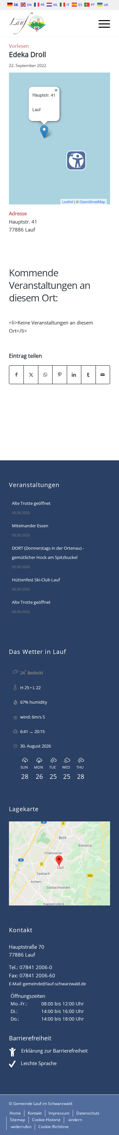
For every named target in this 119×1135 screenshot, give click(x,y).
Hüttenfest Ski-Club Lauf (36, 580)
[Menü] (101, 23)
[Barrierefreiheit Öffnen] (76, 160)
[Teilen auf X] (31, 375)
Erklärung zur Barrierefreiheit (54, 1050)
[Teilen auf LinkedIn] (74, 375)
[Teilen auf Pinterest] (59, 375)
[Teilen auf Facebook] (16, 375)
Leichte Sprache (39, 1063)
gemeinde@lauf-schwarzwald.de (54, 984)
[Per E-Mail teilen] (103, 375)
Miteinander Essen (30, 526)
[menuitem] (101, 23)
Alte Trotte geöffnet (31, 503)
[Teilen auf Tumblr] (88, 375)
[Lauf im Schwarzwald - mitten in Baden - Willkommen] (49, 23)
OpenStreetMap (92, 201)
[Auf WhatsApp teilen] (45, 375)
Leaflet (67, 201)
